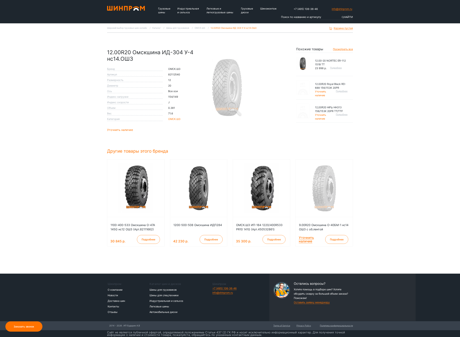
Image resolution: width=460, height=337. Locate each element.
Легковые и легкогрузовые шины (219, 10)
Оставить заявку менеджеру (312, 302)
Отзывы (113, 311)
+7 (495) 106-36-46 (306, 8)
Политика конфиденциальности (336, 325)
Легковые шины (159, 306)
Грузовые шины (164, 10)
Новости (113, 295)
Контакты (113, 306)
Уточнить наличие (120, 130)
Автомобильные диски (163, 311)
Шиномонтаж (268, 8)
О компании (115, 289)
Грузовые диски (247, 10)
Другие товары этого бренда (138, 151)
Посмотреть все (343, 49)
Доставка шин (116, 300)
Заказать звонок (24, 326)
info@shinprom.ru (342, 8)
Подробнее (336, 67)
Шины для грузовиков (163, 289)
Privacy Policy (303, 325)
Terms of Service (281, 325)
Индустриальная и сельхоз (188, 10)
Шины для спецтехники (164, 295)
